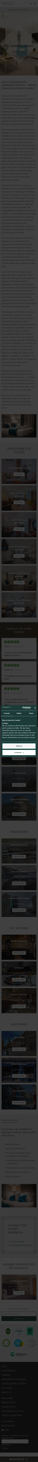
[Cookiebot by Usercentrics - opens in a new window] (23, 708)
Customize (18, 752)
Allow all (19, 746)
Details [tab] (19, 713)
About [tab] (31, 713)
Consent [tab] (7, 713)
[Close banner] (35, 708)
